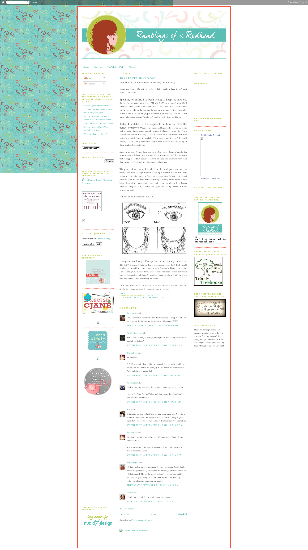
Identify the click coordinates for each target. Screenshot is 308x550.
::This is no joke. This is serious (95, 105)
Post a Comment (127, 508)
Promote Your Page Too (210, 178)
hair (129, 297)
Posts (88, 78)
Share (122, 293)
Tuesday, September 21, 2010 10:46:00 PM (152, 325)
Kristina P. (131, 382)
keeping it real (140, 297)
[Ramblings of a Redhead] (210, 175)
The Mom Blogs (103, 238)
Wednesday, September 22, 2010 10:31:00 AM (155, 425)
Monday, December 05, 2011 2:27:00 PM (151, 501)
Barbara (130, 492)
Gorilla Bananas (134, 333)
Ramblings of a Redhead (210, 135)
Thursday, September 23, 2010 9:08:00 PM (153, 485)
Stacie (129, 409)
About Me (98, 66)
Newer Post (124, 513)
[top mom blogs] (98, 183)
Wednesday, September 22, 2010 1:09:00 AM (154, 375)
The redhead (132, 352)
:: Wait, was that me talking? (94, 134)
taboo (162, 297)
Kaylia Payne (132, 462)
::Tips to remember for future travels (97, 123)
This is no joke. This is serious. (138, 78)
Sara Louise (132, 313)
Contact (132, 66)
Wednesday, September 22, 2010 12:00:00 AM (155, 345)
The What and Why (115, 66)
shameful (153, 297)
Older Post (182, 513)
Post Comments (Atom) (141, 519)
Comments (90, 83)
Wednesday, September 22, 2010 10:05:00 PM (154, 455)
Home (86, 66)
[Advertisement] (94, 451)
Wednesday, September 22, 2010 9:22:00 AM (154, 401)
